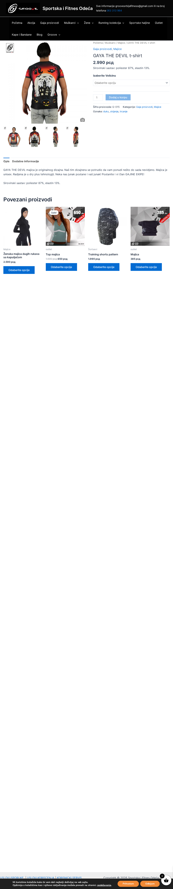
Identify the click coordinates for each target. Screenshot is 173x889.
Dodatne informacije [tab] (25, 161)
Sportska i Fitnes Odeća (68, 8)
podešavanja (104, 885)
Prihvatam (128, 883)
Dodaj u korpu (118, 97)
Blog (39, 34)
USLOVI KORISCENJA (40, 877)
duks (106, 111)
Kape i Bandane (22, 34)
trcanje (123, 111)
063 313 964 (114, 10)
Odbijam (150, 883)
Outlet (159, 22)
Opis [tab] (6, 161)
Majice (121, 42)
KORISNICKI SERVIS (69, 877)
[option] (44, 82)
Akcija (31, 22)
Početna (17, 22)
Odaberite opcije (19, 270)
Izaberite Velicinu (104, 75)
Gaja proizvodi (49, 22)
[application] (77, 22)
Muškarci (70, 22)
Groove (52, 34)
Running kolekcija (109, 22)
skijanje (114, 111)
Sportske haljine (139, 22)
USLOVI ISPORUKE (12, 877)
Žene (87, 22)
